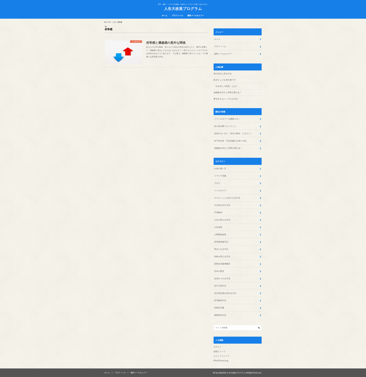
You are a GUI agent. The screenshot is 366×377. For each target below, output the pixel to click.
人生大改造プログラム (183, 8)
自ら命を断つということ (225, 126)
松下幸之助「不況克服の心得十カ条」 (231, 141)
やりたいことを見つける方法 (227, 198)
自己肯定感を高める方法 (225, 293)
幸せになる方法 (221, 249)
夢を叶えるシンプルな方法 (226, 99)
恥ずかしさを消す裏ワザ (225, 80)
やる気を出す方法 (222, 205)
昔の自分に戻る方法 (223, 73)
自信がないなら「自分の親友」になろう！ (233, 133)
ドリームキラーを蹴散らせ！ (227, 119)
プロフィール (177, 15)
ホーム (164, 15)
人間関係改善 (220, 234)
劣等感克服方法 (221, 241)
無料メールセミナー (195, 15)
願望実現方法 (220, 315)
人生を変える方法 (222, 220)
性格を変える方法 (222, 256)
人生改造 (218, 227)
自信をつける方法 (222, 278)
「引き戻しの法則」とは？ (226, 86)
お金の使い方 (220, 168)
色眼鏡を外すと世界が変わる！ (228, 92)
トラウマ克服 (220, 175)
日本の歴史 (219, 271)
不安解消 (218, 212)
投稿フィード (220, 351)
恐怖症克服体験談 (222, 263)
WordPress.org (221, 360)
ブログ (217, 183)
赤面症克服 (219, 307)
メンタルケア (220, 190)
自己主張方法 (220, 285)
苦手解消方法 (220, 300)
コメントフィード (222, 356)
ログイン (218, 346)
